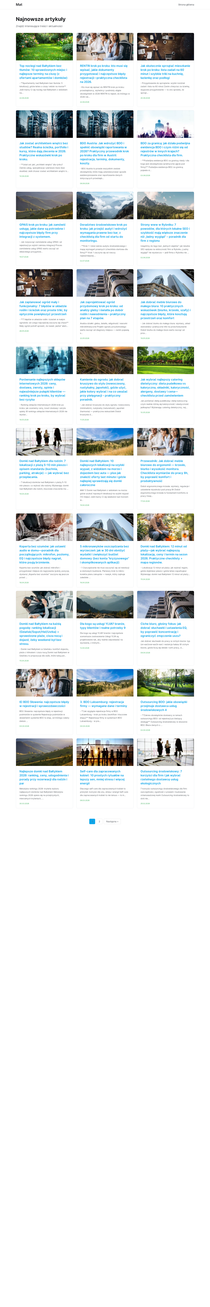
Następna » (112, 821)
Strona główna (186, 4)
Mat (19, 4)
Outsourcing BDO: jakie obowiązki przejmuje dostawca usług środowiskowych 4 (164, 706)
